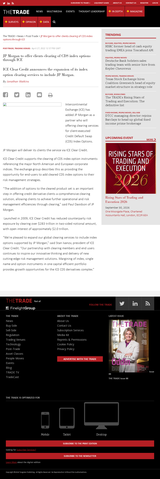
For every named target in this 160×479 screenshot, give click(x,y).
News (39, 11)
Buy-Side (109, 43)
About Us (117, 3)
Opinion (31, 22)
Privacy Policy (65, 349)
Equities (118, 43)
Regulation (12, 335)
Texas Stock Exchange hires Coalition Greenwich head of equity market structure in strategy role (130, 83)
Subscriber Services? (26, 449)
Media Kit (63, 335)
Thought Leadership (92, 11)
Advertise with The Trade (79, 359)
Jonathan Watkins (18, 81)
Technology (13, 344)
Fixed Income (111, 112)
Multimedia (54, 11)
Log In (155, 3)
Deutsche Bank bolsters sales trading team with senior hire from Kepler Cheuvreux (130, 65)
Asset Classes (14, 353)
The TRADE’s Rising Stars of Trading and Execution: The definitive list (125, 101)
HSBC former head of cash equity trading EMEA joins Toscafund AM (129, 48)
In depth (117, 11)
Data (46, 22)
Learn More (11, 462)
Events (70, 11)
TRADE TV (12, 372)
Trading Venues (22, 48)
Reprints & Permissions (72, 339)
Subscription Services (70, 330)
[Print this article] (50, 95)
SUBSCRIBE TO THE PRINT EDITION (80, 443)
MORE (150, 139)
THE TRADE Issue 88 (118, 378)
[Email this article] (39, 95)
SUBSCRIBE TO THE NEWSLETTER (80, 455)
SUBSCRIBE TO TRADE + (80, 3)
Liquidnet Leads (101, 3)
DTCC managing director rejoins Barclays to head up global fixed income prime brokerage (128, 120)
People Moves (129, 43)
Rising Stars (119, 94)
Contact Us (131, 3)
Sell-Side (136, 112)
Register (144, 3)
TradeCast (12, 377)
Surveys (13, 22)
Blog (9, 367)
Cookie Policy (65, 344)
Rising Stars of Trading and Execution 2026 (124, 199)
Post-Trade (8, 48)
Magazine (136, 11)
